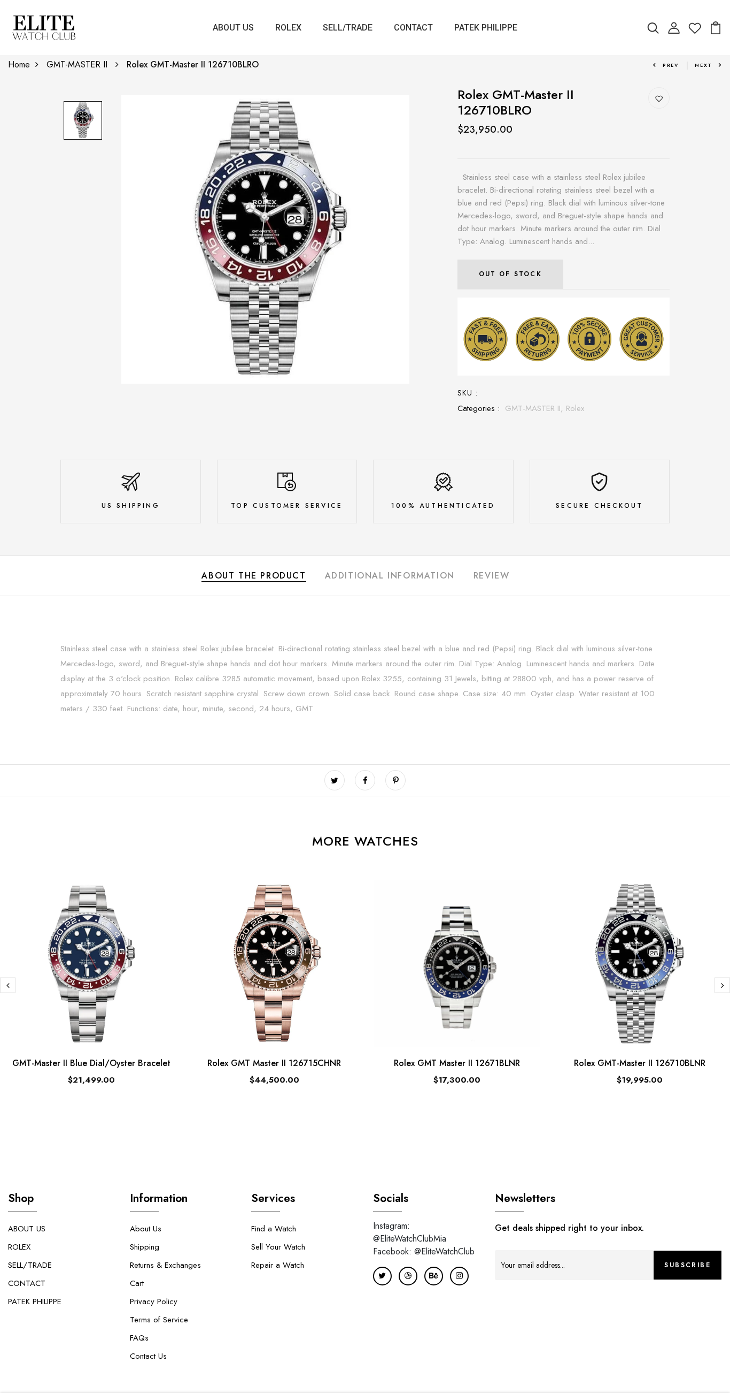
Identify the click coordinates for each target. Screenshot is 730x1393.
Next (703, 65)
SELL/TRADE (347, 27)
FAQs (139, 1338)
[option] (82, 121)
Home (19, 64)
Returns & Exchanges (165, 1265)
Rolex (575, 408)
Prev (671, 65)
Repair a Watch (277, 1265)
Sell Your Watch (278, 1247)
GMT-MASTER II (78, 64)
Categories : (478, 408)
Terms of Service (159, 1320)
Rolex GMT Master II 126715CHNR (274, 1063)
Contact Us (148, 1356)
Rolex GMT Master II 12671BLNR (457, 1063)
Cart (137, 1283)
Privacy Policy (153, 1301)
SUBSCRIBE (687, 1265)
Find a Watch (273, 1229)
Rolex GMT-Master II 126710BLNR (639, 1063)
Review (491, 575)
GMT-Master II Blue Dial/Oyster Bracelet (91, 1063)
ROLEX (288, 27)
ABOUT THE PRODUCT (253, 575)
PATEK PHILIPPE (485, 27)
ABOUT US (233, 27)
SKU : (467, 392)
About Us (145, 1229)
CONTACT (413, 27)
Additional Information (390, 575)
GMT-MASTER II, (535, 408)
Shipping (144, 1247)
